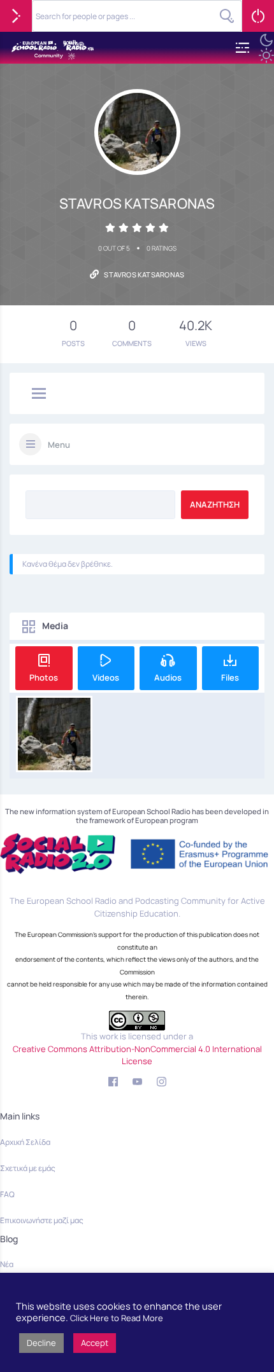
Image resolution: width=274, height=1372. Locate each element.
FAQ (7, 1194)
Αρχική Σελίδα (25, 1142)
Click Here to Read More (116, 1318)
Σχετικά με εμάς (27, 1168)
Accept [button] (94, 1342)
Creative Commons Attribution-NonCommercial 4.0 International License (137, 1055)
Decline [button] (41, 1342)
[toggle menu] (39, 394)
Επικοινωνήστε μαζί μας (41, 1220)
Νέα (6, 1264)
